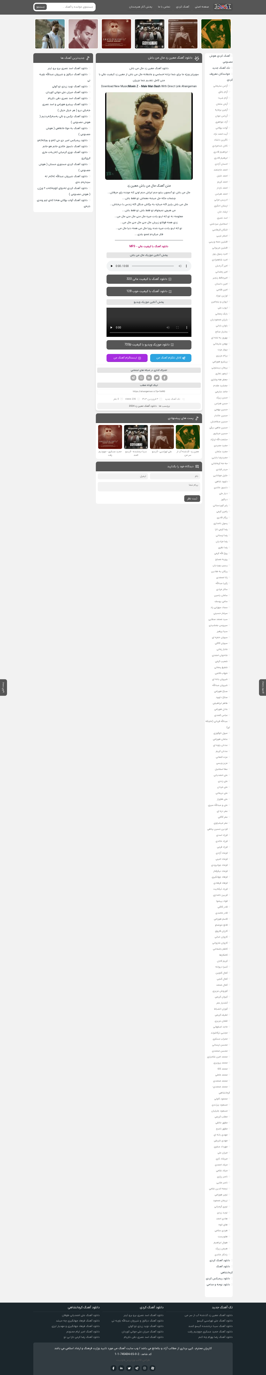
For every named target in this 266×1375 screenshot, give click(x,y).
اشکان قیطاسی (220, 229)
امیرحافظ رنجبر (220, 277)
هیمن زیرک (222, 1248)
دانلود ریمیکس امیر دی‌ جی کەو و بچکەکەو (62, 140)
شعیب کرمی (221, 661)
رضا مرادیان (222, 541)
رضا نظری (223, 547)
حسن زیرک (222, 397)
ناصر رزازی (222, 1176)
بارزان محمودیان (219, 319)
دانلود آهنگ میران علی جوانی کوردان (67, 92)
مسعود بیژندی (220, 1104)
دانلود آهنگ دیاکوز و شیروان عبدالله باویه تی (138, 1321)
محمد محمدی (220, 1081)
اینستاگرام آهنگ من (125, 358)
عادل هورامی (221, 709)
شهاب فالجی (221, 673)
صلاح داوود (222, 697)
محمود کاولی (221, 1098)
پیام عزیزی (222, 355)
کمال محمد (222, 985)
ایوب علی (223, 307)
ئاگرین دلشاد (221, 139)
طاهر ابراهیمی (220, 703)
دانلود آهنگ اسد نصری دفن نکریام (68, 98)
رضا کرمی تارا (221, 529)
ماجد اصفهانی (220, 1026)
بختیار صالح (221, 331)
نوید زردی (222, 1212)
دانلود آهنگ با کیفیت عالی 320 (147, 279)
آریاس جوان (221, 116)
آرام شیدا (223, 98)
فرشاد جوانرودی (219, 865)
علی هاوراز (222, 799)
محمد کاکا (223, 1068)
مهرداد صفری (221, 1146)
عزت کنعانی (222, 757)
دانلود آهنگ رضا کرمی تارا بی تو (82, 1337)
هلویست (223, 1236)
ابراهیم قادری (220, 152)
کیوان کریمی (221, 996)
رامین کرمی (222, 511)
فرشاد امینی (222, 859)
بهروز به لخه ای (219, 337)
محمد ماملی (221, 1074)
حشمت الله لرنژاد (219, 439)
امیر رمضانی (221, 271)
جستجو (40, 7)
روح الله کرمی (221, 553)
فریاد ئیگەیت (220, 889)
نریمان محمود (220, 1200)
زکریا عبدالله (222, 583)
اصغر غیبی (222, 235)
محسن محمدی (220, 1051)
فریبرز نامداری (220, 895)
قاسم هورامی (221, 919)
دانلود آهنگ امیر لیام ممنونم (83, 1332)
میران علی (223, 1152)
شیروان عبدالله (220, 685)
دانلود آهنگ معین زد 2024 (143, 406)
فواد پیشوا (222, 901)
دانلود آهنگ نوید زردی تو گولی (70, 86)
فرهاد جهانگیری (220, 877)
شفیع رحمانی (221, 667)
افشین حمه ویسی (218, 241)
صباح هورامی (221, 691)
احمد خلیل (222, 175)
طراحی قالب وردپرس (137, 1360)
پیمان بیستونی (219, 367)
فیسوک (164, 378)
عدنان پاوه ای (220, 745)
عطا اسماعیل (221, 769)
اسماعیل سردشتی (219, 224)
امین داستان (221, 283)
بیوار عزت (223, 349)
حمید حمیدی (221, 445)
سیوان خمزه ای (220, 637)
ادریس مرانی (221, 199)
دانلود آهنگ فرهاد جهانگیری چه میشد (78, 1321)
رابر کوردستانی (220, 505)
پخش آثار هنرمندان (140, 7)
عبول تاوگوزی (220, 733)
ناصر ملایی (222, 1182)
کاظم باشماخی (220, 949)
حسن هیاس (221, 403)
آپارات (152, 1368)
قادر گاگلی (223, 907)
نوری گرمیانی (221, 1206)
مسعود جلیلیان (219, 1110)
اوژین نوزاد (222, 295)
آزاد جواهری (221, 122)
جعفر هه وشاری (219, 379)
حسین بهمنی (221, 409)
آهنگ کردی (182, 7)
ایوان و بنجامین (219, 301)
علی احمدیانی (221, 775)
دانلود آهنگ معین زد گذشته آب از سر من (209, 1315)
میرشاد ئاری (222, 1158)
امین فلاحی (222, 289)
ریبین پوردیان (220, 565)
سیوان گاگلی (221, 643)
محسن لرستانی (220, 1045)
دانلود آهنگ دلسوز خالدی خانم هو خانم (65, 146)
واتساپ (141, 378)
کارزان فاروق (221, 931)
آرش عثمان (222, 104)
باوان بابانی (222, 325)
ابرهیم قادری (221, 158)
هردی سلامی (221, 1230)
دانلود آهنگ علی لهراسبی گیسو (215, 1321)
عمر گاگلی (223, 817)
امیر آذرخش (221, 265)
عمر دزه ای (222, 811)
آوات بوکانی (222, 128)
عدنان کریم (222, 751)
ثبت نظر (192, 498)
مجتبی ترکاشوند (219, 1032)
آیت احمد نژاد (220, 134)
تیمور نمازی (221, 373)
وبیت (119, 1360)
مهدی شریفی (221, 1140)
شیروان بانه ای (220, 679)
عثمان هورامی (220, 739)
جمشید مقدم (220, 385)
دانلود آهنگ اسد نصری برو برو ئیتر (68, 68)
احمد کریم (222, 182)
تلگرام (133, 378)
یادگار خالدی (221, 1254)
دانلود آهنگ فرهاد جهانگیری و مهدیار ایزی (76, 1326)
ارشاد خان (223, 211)
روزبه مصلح (221, 559)
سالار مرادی (222, 589)
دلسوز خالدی (221, 487)
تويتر (129, 1368)
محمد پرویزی (220, 1062)
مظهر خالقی (221, 1122)
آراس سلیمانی (220, 86)
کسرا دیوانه (221, 966)
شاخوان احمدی (220, 655)
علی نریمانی (222, 793)
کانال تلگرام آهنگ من (168, 358)
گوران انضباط (221, 1009)
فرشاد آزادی (222, 853)
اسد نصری (222, 218)
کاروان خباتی (221, 937)
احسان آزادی (221, 164)
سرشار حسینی (220, 613)
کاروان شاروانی (220, 943)
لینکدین (149, 378)
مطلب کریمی (221, 1116)
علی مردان (222, 787)
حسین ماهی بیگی (218, 427)
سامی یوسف (221, 601)
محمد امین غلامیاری (217, 1056)
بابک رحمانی (221, 313)
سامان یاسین (221, 595)
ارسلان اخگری (221, 205)
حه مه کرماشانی (219, 463)
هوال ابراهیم (221, 1242)
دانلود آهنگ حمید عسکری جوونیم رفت (210, 1332)
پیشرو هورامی (220, 361)
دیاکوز (224, 499)
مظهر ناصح (222, 1128)
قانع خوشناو (221, 925)
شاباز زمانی (222, 649)
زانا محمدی (222, 577)
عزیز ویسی (222, 763)
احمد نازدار (222, 188)
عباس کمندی (221, 715)
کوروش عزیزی (220, 991)
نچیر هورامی (221, 1194)
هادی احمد (222, 1218)
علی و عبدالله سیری (218, 805)
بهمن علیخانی (220, 343)
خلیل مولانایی (220, 475)
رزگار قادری (222, 517)
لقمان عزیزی (221, 1021)
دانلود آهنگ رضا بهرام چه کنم (215, 1337)
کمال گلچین (222, 973)
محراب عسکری (220, 1038)
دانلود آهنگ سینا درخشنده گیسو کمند (210, 1326)
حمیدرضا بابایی (220, 457)
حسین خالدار (221, 415)
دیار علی (223, 493)
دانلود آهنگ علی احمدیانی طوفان (81, 1315)
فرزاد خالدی (222, 841)
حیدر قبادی (222, 469)
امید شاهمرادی (220, 259)
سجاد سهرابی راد (219, 607)
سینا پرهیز (222, 631)
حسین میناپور (220, 433)
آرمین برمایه (221, 110)
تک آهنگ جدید (172, 399)
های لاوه (223, 1224)
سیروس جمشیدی (218, 625)
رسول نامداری (220, 523)
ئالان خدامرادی (220, 146)
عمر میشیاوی (221, 823)
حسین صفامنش (219, 421)
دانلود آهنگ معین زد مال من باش (170, 58)
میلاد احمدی (221, 1164)
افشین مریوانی (220, 247)
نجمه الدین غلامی (218, 1188)
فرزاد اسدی (222, 835)
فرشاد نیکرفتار (220, 871)
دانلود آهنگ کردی (220, 1260)
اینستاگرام (145, 1368)
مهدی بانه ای (221, 1134)
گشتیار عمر (222, 1002)
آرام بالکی (223, 92)
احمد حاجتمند (221, 169)
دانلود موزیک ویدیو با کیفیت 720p (147, 345)
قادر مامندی (221, 913)
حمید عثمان (221, 451)
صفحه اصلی (202, 7)
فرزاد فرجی (222, 847)
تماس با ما (164, 7)
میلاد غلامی (222, 1170)
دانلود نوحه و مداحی (218, 1284)
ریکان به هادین (219, 571)
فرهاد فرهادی (220, 883)
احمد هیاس (221, 194)
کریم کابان (222, 961)
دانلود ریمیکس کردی (218, 1278)
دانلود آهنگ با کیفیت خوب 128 (146, 291)
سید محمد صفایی (218, 619)
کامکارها (223, 955)
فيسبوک (113, 1368)
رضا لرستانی (222, 535)
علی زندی (223, 781)
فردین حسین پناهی (217, 829)
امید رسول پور (220, 254)
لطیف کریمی (221, 1015)
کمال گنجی (222, 979)
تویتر (157, 378)
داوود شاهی (221, 481)
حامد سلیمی (221, 391)
